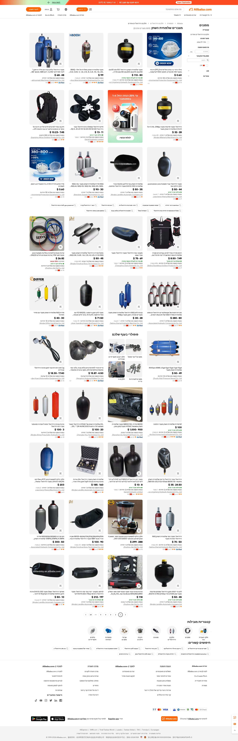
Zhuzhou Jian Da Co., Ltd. (54, 268)
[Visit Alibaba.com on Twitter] (50, 700)
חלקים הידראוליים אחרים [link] (137, 23)
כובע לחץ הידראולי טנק (143, 654)
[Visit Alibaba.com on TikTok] (35, 700)
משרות (204, 685)
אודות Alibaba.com (199, 666)
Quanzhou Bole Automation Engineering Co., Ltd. (86, 80)
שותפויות (58, 690)
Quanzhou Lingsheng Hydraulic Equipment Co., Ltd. (125, 82)
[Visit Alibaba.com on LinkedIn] (55, 700)
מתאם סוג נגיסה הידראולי (95, 211)
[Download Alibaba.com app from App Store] (57, 718)
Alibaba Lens (193, 719)
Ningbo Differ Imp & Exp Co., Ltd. (51, 323)
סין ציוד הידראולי (151, 648)
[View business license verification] (141, 737)
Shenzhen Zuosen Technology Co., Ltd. (88, 195)
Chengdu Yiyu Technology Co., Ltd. (90, 435)
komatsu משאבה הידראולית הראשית (193, 654)
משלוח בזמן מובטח (164, 681)
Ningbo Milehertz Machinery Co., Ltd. (167, 137)
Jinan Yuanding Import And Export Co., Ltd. (87, 323)
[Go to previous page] (125, 614)
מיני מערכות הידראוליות (127, 205)
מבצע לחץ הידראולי (131, 648)
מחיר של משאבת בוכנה (81, 648)
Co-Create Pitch (200, 676)
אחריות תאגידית (201, 681)
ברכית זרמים (123, 654)
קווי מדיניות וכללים (164, 695)
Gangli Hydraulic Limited (94, 139)
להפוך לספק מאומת (55, 685)
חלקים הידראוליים (157, 23)
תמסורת (170, 23)
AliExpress (84, 730)
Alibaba (180, 23)
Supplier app (113, 719)
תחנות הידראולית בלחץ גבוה (121, 211)
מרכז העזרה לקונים (91, 671)
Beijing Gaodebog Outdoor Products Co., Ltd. (164, 266)
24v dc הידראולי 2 (60, 648)
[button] (90, 9)
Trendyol (145, 730)
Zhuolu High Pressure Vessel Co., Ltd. (167, 378)
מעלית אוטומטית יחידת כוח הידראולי (166, 211)
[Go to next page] (86, 614)
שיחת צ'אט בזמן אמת (90, 676)
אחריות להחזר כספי (164, 676)
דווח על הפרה (93, 695)
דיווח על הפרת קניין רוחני (89, 690)
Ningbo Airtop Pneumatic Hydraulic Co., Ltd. (47, 435)
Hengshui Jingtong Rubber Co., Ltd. (89, 378)
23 (91, 615)
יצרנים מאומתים (128, 671)
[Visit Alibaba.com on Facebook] (60, 700)
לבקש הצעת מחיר (128, 676)
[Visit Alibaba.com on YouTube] (40, 700)
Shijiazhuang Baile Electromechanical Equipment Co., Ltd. (164, 434)
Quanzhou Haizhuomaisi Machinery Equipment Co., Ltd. (47, 80)
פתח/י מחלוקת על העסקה (89, 681)
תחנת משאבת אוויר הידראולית (106, 648)
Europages (155, 730)
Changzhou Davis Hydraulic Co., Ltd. (129, 266)
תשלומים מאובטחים (163, 671)
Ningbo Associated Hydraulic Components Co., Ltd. (164, 323)
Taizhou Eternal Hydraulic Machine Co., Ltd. (126, 323)
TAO (138, 730)
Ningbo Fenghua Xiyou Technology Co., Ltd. (86, 264)
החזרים (95, 685)
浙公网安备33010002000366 (159, 737)
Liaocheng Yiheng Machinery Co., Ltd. (167, 197)
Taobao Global (129, 730)
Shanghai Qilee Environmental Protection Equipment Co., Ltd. (164, 80)
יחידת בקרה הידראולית (166, 654)
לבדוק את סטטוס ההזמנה (53, 681)
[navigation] (198, 319)
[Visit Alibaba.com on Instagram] (45, 700)
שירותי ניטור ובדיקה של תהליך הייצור (157, 690)
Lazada (119, 730)
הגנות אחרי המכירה (164, 685)
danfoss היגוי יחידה (172, 205)
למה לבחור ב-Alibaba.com (197, 671)
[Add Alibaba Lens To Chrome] (169, 718)
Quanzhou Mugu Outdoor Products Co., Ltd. (47, 137)
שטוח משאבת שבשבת (150, 205)
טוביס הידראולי (106, 205)
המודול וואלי (142, 211)
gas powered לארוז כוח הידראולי (62, 205)
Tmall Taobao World (106, 730)
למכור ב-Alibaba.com (54, 671)
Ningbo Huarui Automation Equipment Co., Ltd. (47, 378)
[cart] (58, 10)
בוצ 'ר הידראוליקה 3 (87, 205)
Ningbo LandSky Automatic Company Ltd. (127, 195)
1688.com (93, 730)
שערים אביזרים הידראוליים (197, 648)
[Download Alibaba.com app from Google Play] (39, 718)
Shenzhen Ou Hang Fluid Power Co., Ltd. (127, 435)
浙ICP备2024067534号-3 (182, 737)
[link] (235, 717)
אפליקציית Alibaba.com (77, 719)
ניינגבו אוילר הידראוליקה (172, 648)
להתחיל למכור (57, 676)
